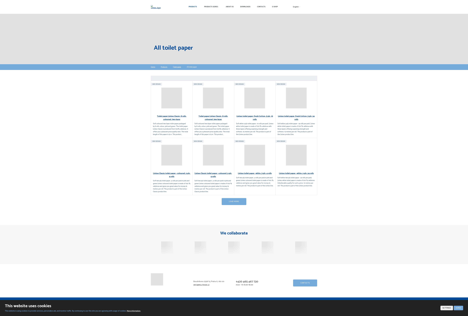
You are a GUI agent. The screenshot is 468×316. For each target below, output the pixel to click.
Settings (446, 308)
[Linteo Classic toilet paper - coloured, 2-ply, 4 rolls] (171, 155)
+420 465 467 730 (247, 281)
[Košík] (301, 247)
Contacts (261, 6)
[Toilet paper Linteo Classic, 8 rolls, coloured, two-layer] (171, 98)
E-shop (275, 6)
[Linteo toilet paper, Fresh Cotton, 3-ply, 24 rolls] (296, 98)
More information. (134, 310)
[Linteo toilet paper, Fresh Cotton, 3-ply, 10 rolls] (255, 98)
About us (230, 6)
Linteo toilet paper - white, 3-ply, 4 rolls (255, 173)
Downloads (245, 6)
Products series (211, 6)
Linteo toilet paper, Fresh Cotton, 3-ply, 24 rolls (296, 118)
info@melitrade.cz (201, 285)
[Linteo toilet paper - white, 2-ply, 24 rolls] (296, 155)
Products (193, 6)
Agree (458, 308)
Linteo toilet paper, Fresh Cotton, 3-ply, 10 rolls (255, 118)
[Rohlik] (200, 247)
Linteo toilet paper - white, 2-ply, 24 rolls (296, 173)
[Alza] (167, 247)
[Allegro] (267, 247)
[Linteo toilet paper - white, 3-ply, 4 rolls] (255, 155)
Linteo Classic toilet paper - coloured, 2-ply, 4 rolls (171, 175)
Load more (234, 201)
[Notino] (234, 247)
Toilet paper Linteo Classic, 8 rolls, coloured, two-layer (171, 118)
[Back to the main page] (156, 7)
